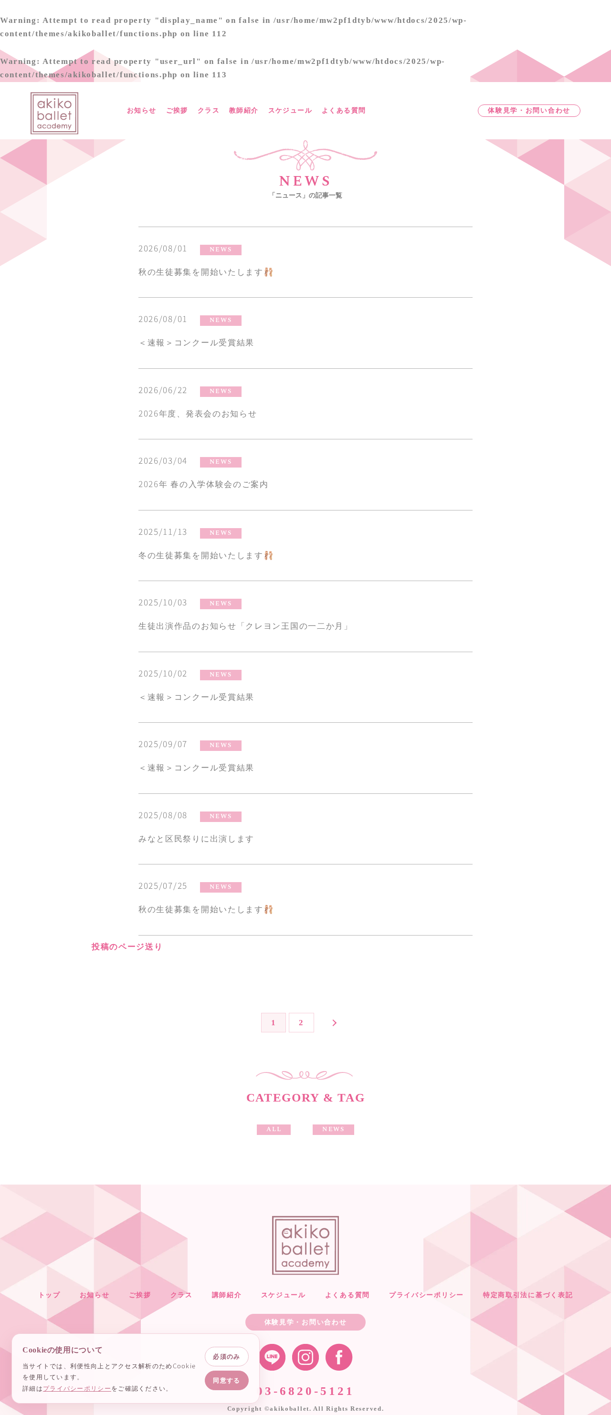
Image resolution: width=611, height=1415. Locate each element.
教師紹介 (244, 110)
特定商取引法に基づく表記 (528, 1295)
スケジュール (290, 110)
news (221, 249)
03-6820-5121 (305, 1390)
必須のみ (226, 1356)
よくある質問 (344, 110)
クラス (209, 110)
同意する (226, 1380)
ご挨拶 (177, 110)
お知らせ (142, 110)
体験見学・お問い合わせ (529, 110)
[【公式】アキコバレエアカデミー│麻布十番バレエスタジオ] (54, 112)
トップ (49, 1295)
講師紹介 (227, 1295)
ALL (273, 1129)
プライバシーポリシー (426, 1295)
